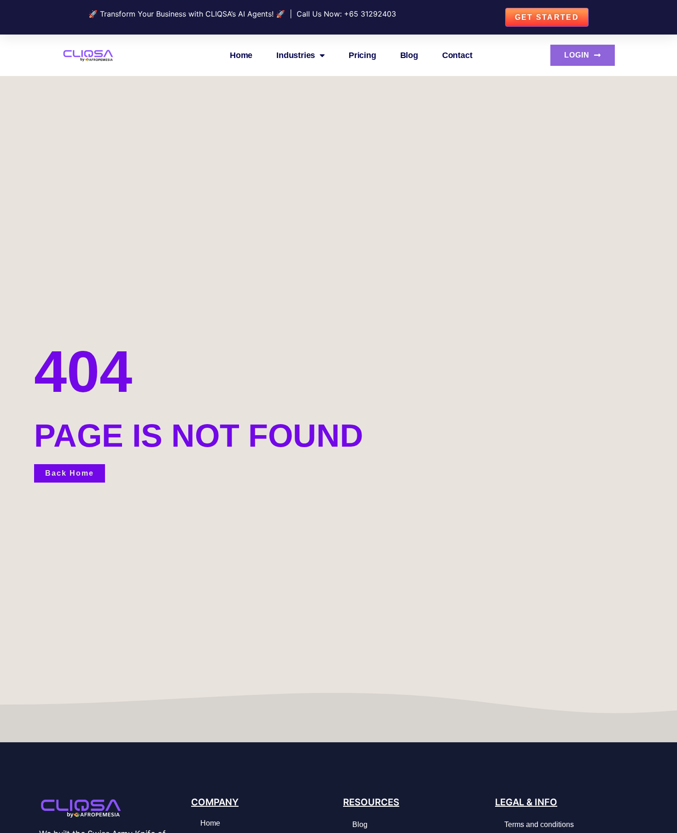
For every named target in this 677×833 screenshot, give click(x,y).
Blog (409, 55)
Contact (457, 55)
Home (241, 55)
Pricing (362, 55)
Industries (295, 55)
